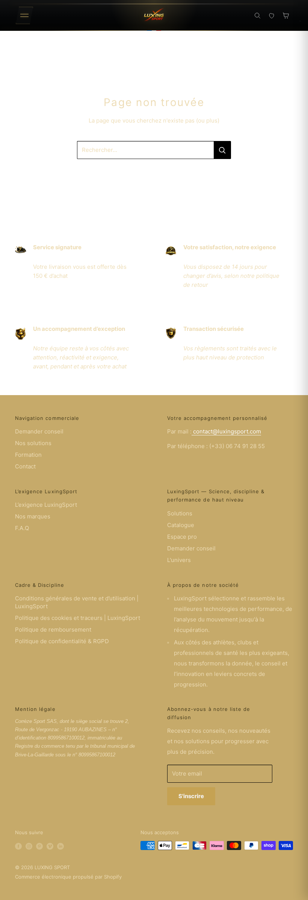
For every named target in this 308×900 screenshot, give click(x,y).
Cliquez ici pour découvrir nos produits (154, 173)
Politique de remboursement (53, 629)
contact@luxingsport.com (226, 431)
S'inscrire (191, 796)
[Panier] (285, 15)
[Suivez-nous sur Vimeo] (50, 845)
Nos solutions (33, 443)
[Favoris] (271, 15)
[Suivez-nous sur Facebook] (18, 845)
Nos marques (32, 516)
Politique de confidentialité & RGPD (62, 641)
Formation (28, 454)
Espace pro (182, 536)
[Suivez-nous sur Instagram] (29, 845)
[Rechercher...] (222, 150)
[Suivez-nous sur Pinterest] (39, 845)
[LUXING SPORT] (154, 15)
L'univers (179, 560)
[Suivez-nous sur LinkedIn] (60, 845)
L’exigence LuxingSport (46, 504)
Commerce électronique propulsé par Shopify (68, 877)
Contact (25, 466)
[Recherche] (257, 15)
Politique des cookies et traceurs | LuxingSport (77, 617)
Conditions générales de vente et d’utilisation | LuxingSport (77, 602)
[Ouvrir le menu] (24, 15)
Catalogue (180, 525)
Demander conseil (39, 431)
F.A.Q (22, 528)
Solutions (179, 513)
